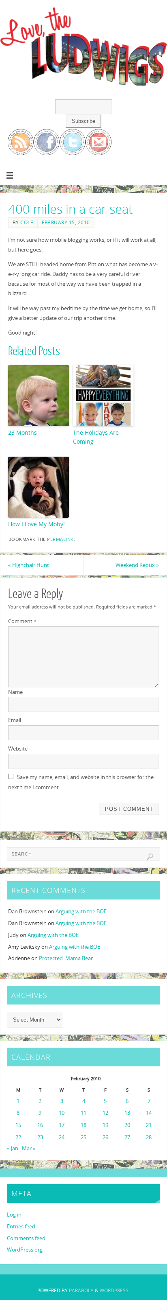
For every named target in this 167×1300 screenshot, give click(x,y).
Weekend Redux (137, 565)
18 (83, 1125)
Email (14, 720)
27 (127, 1137)
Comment (22, 621)
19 (105, 1125)
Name (15, 692)
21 (149, 1125)
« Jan (12, 1148)
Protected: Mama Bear (66, 958)
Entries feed (21, 1226)
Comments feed (26, 1238)
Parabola (81, 1290)
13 (127, 1113)
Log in (14, 1214)
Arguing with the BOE (81, 911)
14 (149, 1113)
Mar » (29, 1148)
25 (83, 1137)
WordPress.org (25, 1249)
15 (18, 1125)
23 (40, 1137)
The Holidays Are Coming (96, 437)
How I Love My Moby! (36, 524)
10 (61, 1113)
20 (127, 1125)
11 (83, 1113)
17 (61, 1125)
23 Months (22, 432)
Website (18, 748)
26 (105, 1137)
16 (40, 1125)
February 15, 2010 (66, 222)
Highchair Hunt (28, 565)
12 (105, 1113)
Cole (26, 222)
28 (149, 1137)
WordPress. (115, 1290)
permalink (60, 539)
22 (18, 1137)
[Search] (150, 857)
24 (61, 1137)
